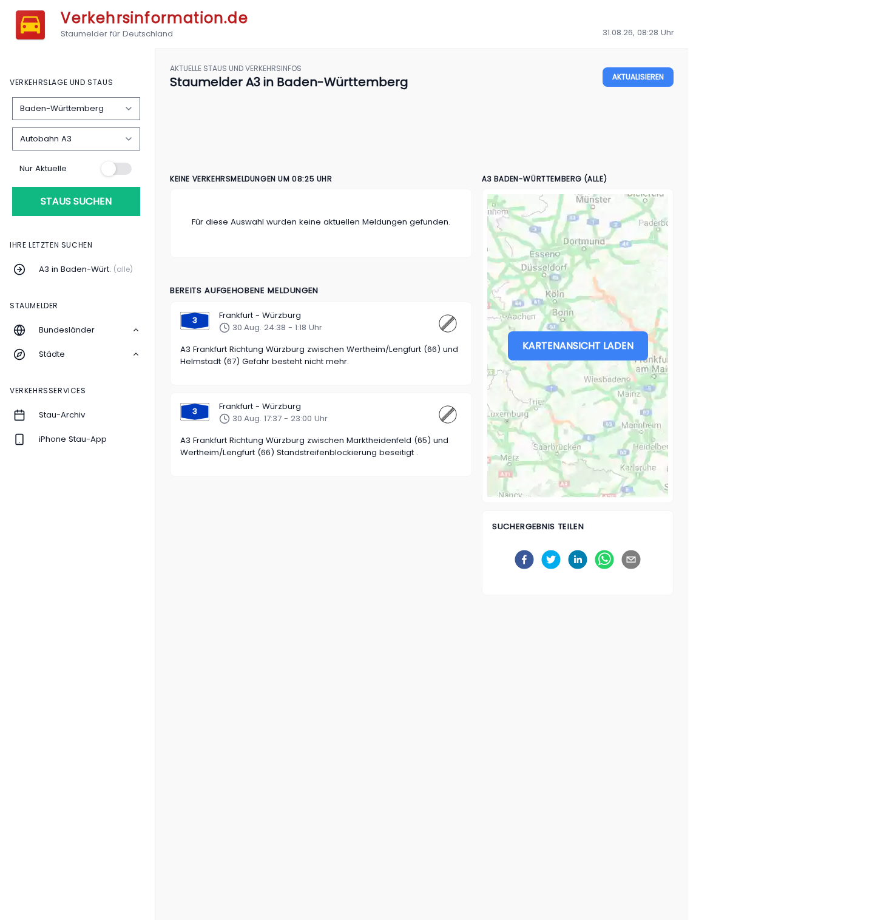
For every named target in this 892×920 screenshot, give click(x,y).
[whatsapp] (604, 559)
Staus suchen (76, 201)
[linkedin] (577, 559)
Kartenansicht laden (578, 346)
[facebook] (524, 559)
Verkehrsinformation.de (154, 18)
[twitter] (551, 559)
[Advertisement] (422, 132)
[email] (631, 559)
